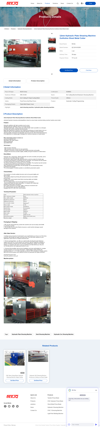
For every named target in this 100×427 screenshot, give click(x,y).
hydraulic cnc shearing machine (63, 334)
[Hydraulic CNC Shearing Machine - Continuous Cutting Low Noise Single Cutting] (38, 362)
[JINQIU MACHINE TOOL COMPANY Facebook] (5, 406)
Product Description (38, 81)
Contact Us (33, 410)
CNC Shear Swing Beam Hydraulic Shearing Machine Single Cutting (14, 376)
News (32, 407)
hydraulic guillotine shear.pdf (11, 256)
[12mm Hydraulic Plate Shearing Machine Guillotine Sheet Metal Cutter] (22, 53)
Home (32, 3)
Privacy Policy (7, 425)
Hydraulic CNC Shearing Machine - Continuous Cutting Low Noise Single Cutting (38, 376)
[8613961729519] (9, 406)
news (62, 3)
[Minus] (96, 390)
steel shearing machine (43, 334)
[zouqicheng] (17, 406)
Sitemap (13, 425)
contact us (70, 3)
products (47, 3)
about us (39, 3)
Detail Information (15, 81)
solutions (55, 3)
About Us (33, 398)
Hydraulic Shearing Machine (25, 28)
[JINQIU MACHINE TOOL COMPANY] (12, 3)
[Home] (12, 398)
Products (13, 28)
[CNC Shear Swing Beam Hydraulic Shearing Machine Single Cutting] (15, 362)
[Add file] (69, 424)
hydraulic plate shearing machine (22, 334)
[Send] (96, 424)
